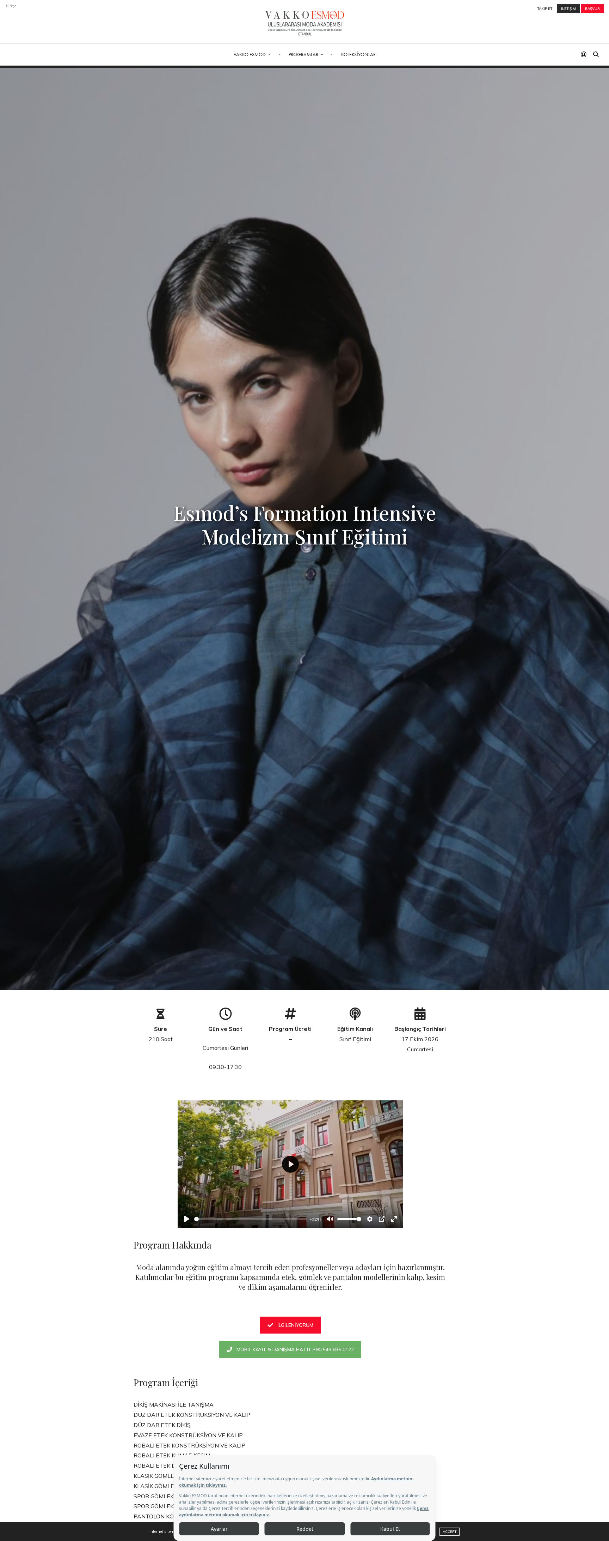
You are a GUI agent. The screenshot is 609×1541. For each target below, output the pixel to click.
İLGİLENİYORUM (295, 1325)
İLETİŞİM (568, 8)
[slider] (250, 1219)
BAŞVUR (592, 8)
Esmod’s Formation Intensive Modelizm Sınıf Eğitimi (304, 524)
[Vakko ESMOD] (304, 23)
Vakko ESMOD (250, 54)
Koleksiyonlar (358, 54)
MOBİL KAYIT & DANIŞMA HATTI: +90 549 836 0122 (295, 1349)
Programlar (303, 54)
